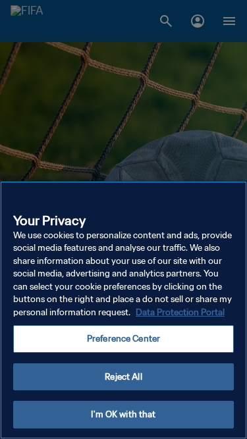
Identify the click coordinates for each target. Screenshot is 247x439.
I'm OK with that (123, 414)
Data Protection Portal (180, 312)
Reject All (123, 376)
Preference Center (123, 338)
